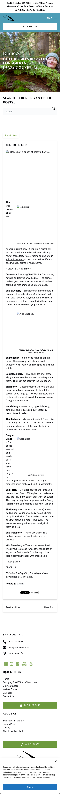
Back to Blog (11, 135)
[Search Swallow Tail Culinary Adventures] (53, 108)
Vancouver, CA (16, 653)
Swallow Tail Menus (13, 720)
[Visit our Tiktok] (17, 664)
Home (6, 679)
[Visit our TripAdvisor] (24, 664)
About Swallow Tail (13, 731)
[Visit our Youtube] (31, 664)
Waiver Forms (10, 689)
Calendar (7, 692)
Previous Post (13, 607)
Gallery (6, 727)
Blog (20, 584)
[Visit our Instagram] (11, 664)
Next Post (49, 607)
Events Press (9, 724)
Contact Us (8, 696)
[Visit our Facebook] (6, 664)
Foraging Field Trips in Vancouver (20, 682)
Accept (30, 787)
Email (36, 593)
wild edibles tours (15, 259)
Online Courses (10, 686)
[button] (55, 761)
